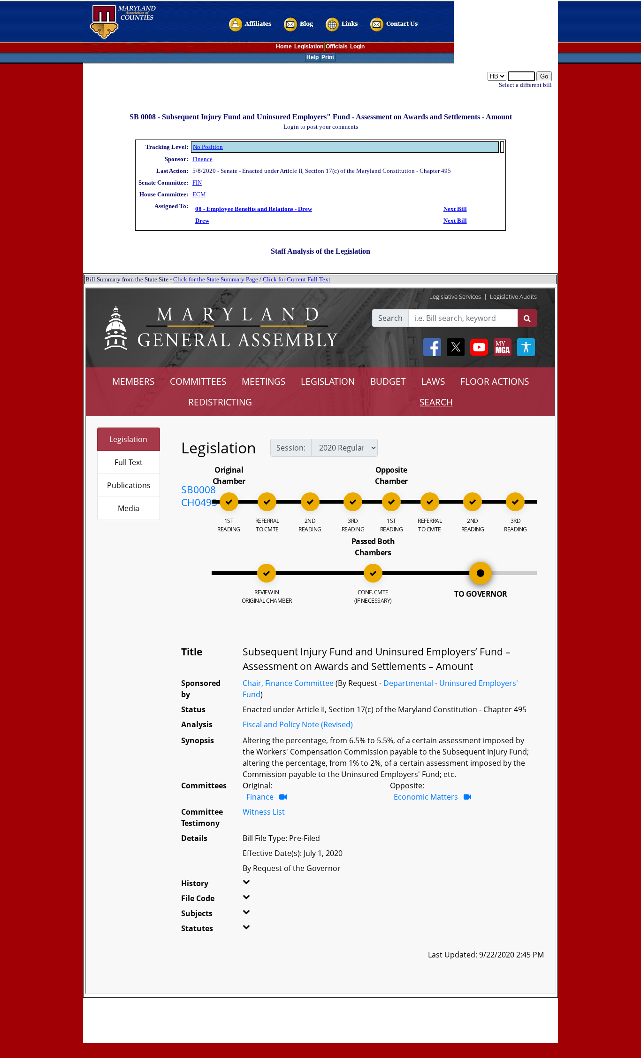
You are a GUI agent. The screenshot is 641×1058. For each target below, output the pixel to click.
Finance (202, 159)
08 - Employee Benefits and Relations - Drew (253, 208)
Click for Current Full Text (296, 279)
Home (284, 46)
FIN (197, 182)
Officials (337, 46)
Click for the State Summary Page (215, 279)
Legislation (308, 46)
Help (312, 57)
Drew (202, 220)
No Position (208, 146)
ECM (199, 194)
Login (357, 46)
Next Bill (455, 208)
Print (327, 57)
